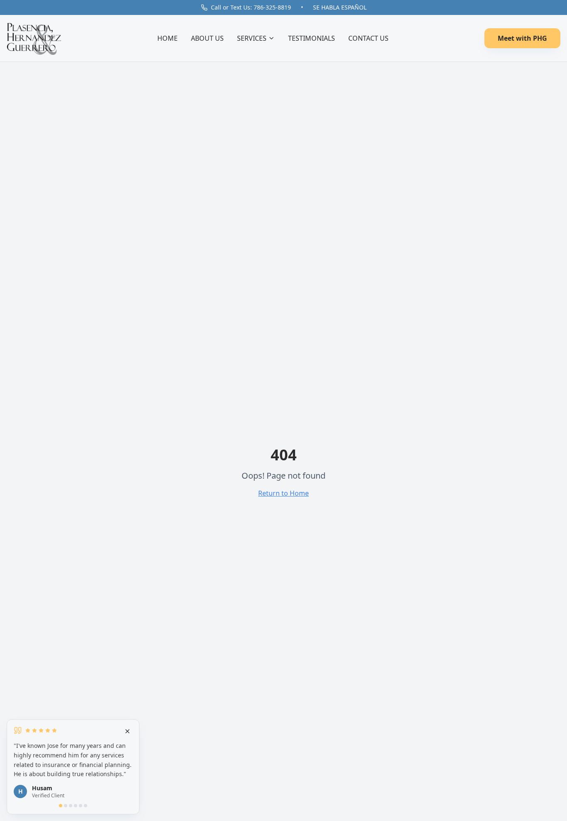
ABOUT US (207, 38)
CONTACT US (368, 38)
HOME (167, 38)
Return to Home (283, 493)
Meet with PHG (522, 38)
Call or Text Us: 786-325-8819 (251, 7)
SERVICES (251, 38)
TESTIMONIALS (311, 38)
